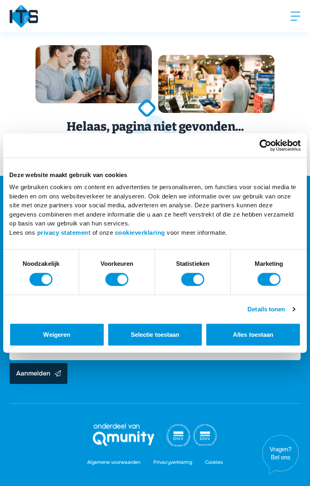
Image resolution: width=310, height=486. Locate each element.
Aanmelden (33, 373)
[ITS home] (24, 16)
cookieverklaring (140, 232)
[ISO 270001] (205, 435)
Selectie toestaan (155, 334)
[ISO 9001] (178, 435)
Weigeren (56, 334)
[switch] (116, 279)
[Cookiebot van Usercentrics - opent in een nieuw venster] (265, 145)
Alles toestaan (253, 334)
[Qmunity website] (123, 434)
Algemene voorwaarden (113, 462)
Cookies (214, 462)
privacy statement (64, 232)
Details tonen (266, 308)
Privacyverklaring (172, 462)
